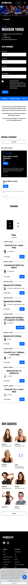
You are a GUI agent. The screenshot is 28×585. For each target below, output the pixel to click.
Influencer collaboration (19, 564)
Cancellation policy (6, 562)
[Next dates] (24, 225)
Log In (18, 3)
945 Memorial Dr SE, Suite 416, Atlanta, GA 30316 (12, 34)
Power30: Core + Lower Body (14, 390)
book (23, 256)
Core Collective (6, 559)
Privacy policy (5, 564)
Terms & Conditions (14, 88)
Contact (4, 554)
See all (14, 513)
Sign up (5, 92)
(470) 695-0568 (6, 37)
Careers (16, 559)
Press (16, 556)
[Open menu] (24, 2)
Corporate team (18, 551)
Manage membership (7, 556)
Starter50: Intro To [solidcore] (14, 372)
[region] (14, 98)
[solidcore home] (6, 3)
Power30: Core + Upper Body (14, 246)
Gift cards (5, 567)
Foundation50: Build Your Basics (14, 266)
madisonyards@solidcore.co (10, 39)
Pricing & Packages (14, 98)
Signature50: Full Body (12, 285)
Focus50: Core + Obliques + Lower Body (14, 353)
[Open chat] (25, 577)
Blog (15, 567)
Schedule (4, 98)
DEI (15, 554)
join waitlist (20, 327)
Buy (5, 163)
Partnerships (17, 562)
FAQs (4, 551)
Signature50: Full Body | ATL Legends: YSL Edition (14, 318)
